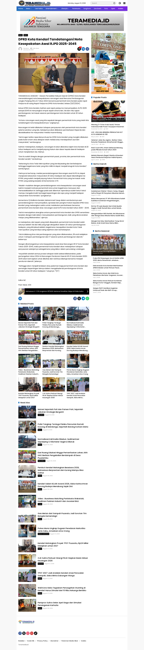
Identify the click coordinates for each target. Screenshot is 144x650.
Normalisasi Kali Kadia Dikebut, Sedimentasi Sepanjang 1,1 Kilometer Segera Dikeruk (76, 325)
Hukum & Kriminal (73, 366)
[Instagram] (28, 633)
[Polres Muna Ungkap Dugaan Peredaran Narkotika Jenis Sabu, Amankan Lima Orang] (78, 361)
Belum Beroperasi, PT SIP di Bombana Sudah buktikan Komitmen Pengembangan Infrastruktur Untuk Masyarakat (108, 200)
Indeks (83, 641)
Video (21, 366)
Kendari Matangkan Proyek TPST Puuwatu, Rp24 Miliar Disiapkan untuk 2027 (28, 396)
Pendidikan (23, 342)
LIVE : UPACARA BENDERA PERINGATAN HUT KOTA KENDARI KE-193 (107, 133)
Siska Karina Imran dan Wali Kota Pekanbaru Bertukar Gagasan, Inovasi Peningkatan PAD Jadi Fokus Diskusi (107, 274)
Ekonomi (46, 389)
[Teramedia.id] (34, 3)
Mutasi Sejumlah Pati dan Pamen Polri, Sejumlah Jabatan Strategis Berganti (28, 325)
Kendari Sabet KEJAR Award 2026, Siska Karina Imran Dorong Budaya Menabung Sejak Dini (77, 348)
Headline (22, 318)
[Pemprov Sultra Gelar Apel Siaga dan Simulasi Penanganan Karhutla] (27, 605)
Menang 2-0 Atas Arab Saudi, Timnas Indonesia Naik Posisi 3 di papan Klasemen (107, 126)
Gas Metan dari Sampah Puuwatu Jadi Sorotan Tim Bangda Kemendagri (52, 372)
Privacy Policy (42, 641)
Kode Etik (30, 641)
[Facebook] (75, 298)
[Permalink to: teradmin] (20, 49)
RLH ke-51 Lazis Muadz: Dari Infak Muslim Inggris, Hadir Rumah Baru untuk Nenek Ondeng (106, 207)
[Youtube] (31, 633)
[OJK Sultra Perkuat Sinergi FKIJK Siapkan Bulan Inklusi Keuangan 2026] (53, 384)
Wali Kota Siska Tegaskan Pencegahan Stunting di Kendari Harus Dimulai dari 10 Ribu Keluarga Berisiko (62, 589)
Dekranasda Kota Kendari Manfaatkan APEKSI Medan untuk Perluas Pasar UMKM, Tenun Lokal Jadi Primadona (108, 267)
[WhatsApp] (87, 298)
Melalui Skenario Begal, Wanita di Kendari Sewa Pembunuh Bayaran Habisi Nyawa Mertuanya (107, 156)
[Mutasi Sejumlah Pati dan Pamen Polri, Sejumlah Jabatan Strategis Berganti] (29, 314)
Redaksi (21, 641)
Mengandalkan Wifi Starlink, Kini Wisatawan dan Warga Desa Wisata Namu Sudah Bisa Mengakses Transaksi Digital (107, 215)
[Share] (87, 49)
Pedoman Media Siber (69, 641)
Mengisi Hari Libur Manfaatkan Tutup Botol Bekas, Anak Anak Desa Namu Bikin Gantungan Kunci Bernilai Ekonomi (107, 222)
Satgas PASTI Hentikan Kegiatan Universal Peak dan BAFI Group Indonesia (105, 289)
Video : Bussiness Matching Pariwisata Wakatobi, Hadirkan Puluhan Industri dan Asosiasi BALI (28, 372)
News (20, 35)
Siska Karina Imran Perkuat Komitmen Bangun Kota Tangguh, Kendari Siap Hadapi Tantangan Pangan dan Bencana (107, 282)
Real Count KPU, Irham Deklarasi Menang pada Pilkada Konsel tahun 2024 (107, 149)
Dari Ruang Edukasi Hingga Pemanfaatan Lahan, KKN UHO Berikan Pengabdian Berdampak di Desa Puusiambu (28, 348)
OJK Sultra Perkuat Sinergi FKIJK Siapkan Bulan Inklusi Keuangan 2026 (52, 396)
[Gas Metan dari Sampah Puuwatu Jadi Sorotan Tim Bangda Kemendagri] (53, 361)
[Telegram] (83, 298)
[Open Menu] (124, 3)
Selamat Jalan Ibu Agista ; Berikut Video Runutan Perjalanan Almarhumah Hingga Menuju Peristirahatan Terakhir (107, 141)
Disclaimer (54, 641)
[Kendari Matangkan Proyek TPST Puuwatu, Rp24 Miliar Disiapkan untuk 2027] (29, 384)
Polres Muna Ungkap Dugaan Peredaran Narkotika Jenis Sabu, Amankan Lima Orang (78, 372)
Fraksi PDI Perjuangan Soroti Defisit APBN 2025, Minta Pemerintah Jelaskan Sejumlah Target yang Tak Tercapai (108, 259)
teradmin (26, 48)
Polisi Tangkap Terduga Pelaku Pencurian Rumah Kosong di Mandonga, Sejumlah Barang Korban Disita (52, 325)
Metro (25, 35)
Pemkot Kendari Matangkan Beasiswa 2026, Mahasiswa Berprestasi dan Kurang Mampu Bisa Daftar (53, 348)
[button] (114, 3)
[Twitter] (79, 298)
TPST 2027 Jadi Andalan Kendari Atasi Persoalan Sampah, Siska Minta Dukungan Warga (76, 396)
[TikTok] (35, 633)
